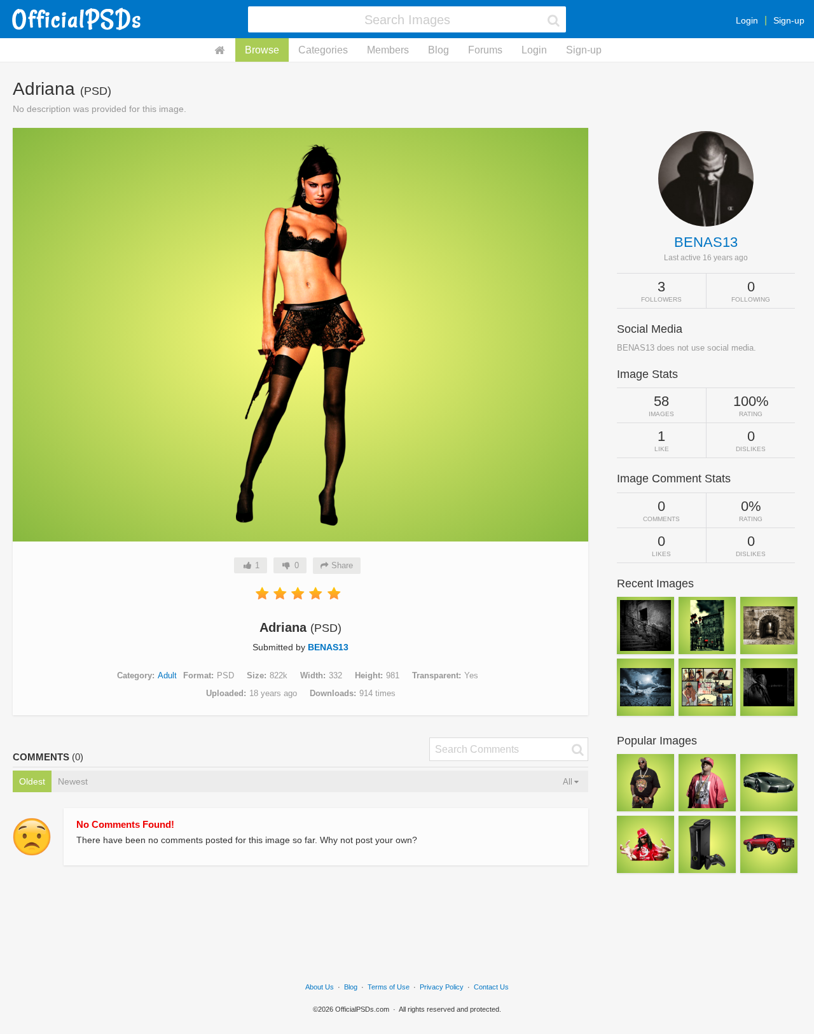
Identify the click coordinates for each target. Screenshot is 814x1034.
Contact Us (491, 987)
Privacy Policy (442, 987)
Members (388, 50)
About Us (319, 987)
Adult (167, 675)
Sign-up (788, 20)
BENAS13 (328, 647)
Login (747, 20)
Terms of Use (389, 987)
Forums (485, 50)
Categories (323, 50)
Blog (438, 50)
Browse (262, 50)
